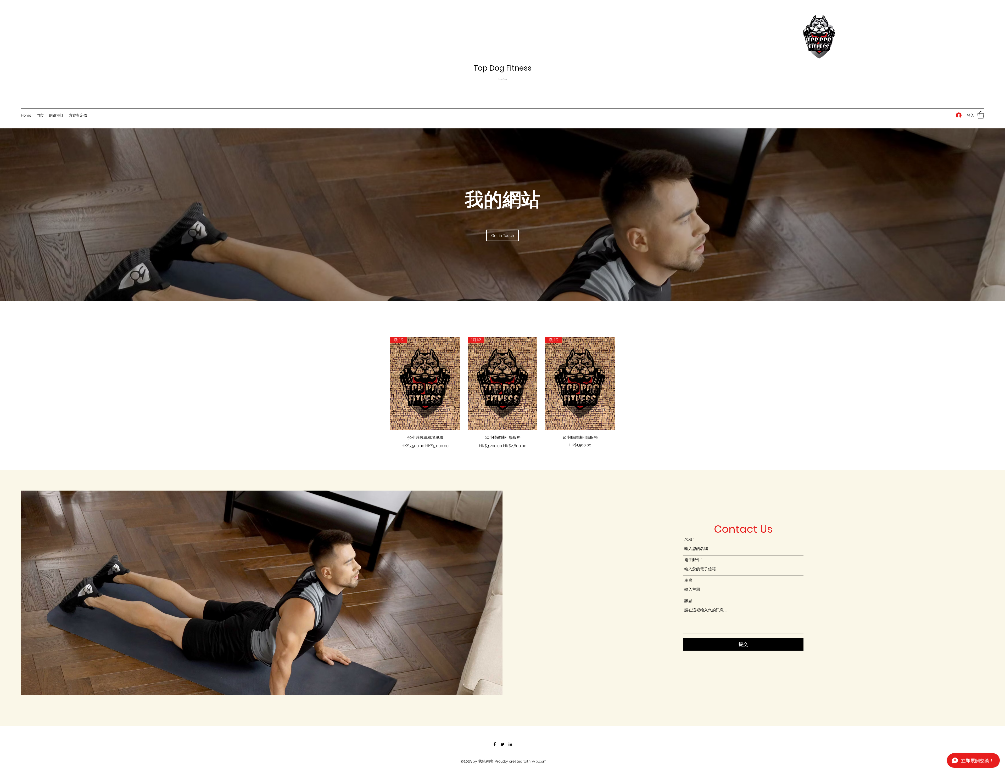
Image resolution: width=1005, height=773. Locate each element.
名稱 (688, 540)
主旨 (688, 580)
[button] (981, 115)
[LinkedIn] (510, 744)
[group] (502, 393)
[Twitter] (502, 744)
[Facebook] (494, 744)
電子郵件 (692, 560)
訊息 (688, 601)
